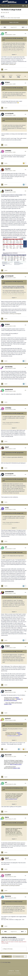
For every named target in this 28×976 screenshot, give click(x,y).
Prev (5, 27)
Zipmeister (8, 896)
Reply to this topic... (8, 948)
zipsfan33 (8, 718)
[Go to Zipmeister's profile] (2, 897)
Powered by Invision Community (14, 973)
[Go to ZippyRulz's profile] (2, 169)
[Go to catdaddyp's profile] (2, 151)
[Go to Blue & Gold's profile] (2, 691)
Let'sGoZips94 (9, 113)
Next (23, 27)
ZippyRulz (7, 169)
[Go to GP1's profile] (2, 33)
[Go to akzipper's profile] (2, 83)
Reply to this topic (14, 22)
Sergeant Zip (8, 190)
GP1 (3, 16)
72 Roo (7, 507)
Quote (6, 69)
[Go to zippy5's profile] (2, 447)
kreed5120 (8, 875)
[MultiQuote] (2, 70)
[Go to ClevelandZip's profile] (2, 367)
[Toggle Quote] (3, 38)
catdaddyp (8, 150)
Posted (10, 34)
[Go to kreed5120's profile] (2, 875)
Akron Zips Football (15, 17)
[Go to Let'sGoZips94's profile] (2, 114)
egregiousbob (9, 389)
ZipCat (7, 817)
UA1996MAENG (9, 591)
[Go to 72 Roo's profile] (2, 508)
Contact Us (11, 970)
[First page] (2, 27)
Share (7, 956)
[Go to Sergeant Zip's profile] (2, 191)
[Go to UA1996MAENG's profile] (2, 592)
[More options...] (25, 34)
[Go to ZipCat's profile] (2, 818)
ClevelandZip (20, 38)
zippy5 (7, 447)
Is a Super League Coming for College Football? (12, 194)
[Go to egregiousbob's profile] (2, 390)
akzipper (7, 82)
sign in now (8, 940)
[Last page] (26, 27)
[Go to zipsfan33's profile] (2, 719)
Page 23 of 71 (14, 27)
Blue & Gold (8, 690)
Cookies (17, 970)
